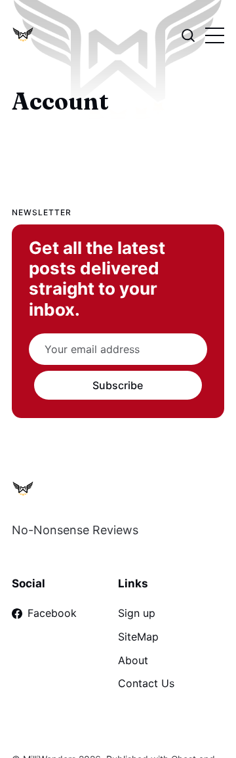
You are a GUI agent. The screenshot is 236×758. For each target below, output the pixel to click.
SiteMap (138, 636)
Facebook (52, 613)
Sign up (136, 613)
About (133, 660)
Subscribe (117, 385)
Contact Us (146, 683)
